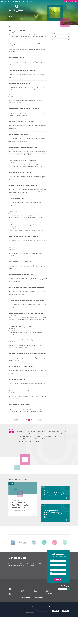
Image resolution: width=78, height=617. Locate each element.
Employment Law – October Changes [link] (19, 261)
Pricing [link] (16, 1)
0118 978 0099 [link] (32, 570)
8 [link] (26, 419)
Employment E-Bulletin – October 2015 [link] (20, 274)
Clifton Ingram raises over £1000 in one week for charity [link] (25, 313)
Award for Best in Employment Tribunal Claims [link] (23, 147)
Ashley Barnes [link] (12, 211)
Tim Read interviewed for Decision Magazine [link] (22, 185)
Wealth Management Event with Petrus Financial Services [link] (26, 300)
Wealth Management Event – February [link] (20, 172)
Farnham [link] (10, 568)
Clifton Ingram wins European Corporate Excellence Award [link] (27, 287)
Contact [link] (26, 1)
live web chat (60, 557)
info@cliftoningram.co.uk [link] (25, 597)
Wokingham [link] (30, 568)
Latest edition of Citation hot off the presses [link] (22, 70)
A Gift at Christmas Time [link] (16, 198)
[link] (77, 5)
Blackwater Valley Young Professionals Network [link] (54, 494)
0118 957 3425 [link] (22, 570)
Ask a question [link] (73, 1)
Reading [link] (19, 568)
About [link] (5, 1)
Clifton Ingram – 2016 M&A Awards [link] (19, 31)
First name (52, 559)
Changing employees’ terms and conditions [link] (22, 391)
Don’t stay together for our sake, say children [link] (22, 225)
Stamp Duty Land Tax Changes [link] (18, 134)
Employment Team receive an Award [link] (20, 404)
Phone (51, 572)
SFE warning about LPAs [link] (16, 248)
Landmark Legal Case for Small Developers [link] (21, 340)
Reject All (65, 610)
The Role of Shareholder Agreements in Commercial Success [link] (27, 353)
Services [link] (12, 1)
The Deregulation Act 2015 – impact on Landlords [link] (23, 108)
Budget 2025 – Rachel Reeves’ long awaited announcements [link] (20, 505)
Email (51, 568)
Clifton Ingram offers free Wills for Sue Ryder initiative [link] (25, 44)
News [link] (19, 1)
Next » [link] (40, 419)
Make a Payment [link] (32, 1)
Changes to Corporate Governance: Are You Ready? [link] (24, 95)
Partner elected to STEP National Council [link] (21, 366)
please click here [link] (30, 612)
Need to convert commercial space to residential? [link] (23, 236)
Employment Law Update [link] (16, 57)
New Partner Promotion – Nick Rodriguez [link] (21, 121)
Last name (52, 563)
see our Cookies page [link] (43, 611)
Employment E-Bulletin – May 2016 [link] (19, 83)
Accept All (56, 610)
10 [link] (31, 419)
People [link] (8, 1)
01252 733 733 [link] (12, 570)
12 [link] (36, 419)
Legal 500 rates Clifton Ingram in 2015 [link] (20, 327)
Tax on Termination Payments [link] (17, 379)
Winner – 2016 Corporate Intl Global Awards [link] (22, 160)
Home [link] (2, 1)
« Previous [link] (16, 419)
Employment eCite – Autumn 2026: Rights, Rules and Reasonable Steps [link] (53, 514)
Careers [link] (22, 1)
